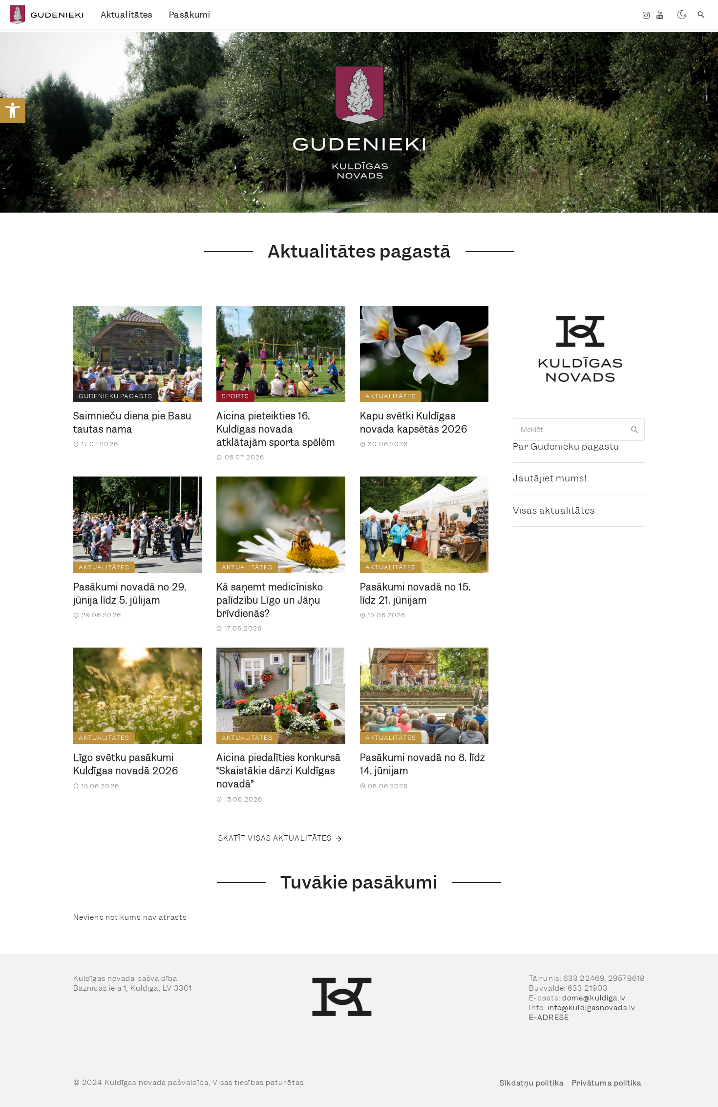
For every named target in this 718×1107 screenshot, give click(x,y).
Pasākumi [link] (190, 14)
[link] (12, 110)
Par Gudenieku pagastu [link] (566, 446)
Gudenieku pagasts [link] (115, 396)
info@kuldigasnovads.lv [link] (591, 1008)
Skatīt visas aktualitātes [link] (275, 838)
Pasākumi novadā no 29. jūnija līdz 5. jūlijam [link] (130, 594)
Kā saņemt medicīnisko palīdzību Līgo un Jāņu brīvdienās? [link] (269, 600)
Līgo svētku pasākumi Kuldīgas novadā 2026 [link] (125, 764)
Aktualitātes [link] (126, 14)
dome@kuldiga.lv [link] (594, 998)
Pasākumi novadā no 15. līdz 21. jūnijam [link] (415, 594)
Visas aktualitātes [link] (554, 510)
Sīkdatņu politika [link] (532, 1083)
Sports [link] (235, 396)
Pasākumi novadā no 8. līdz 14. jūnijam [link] (423, 764)
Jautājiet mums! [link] (550, 478)
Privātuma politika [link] (607, 1083)
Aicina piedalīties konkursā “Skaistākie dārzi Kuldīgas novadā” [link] (278, 771)
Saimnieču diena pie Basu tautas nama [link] (132, 422)
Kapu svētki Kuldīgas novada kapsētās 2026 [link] (413, 422)
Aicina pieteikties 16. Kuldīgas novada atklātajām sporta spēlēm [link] (275, 429)
